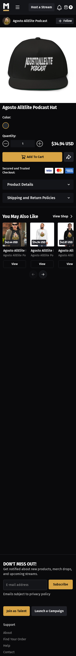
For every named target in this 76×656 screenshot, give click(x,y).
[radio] (5, 125)
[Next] (43, 274)
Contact (9, 652)
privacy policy (39, 594)
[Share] (69, 157)
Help (6, 646)
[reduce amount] (5, 143)
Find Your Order (14, 639)
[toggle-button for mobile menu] (17, 7)
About (7, 633)
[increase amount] (39, 143)
